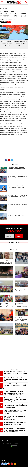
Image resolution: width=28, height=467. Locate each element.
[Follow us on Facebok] (2, 464)
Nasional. (5, 8)
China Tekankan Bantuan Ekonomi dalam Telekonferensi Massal (17, 186)
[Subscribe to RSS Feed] (15, 464)
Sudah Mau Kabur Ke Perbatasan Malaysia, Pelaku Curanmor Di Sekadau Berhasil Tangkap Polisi (21, 320)
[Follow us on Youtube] (12, 464)
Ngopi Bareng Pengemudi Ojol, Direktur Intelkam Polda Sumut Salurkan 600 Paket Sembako (6, 306)
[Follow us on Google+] (8, 464)
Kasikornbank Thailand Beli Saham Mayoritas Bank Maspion (17, 205)
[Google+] (9, 160)
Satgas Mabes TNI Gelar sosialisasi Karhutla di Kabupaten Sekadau (21, 305)
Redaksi (3, 443)
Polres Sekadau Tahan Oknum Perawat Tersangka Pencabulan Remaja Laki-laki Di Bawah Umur (15, 379)
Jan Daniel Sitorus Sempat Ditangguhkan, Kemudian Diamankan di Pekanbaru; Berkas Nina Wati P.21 (6, 263)
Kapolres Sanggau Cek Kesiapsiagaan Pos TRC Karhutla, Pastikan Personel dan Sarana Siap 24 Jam (15, 418)
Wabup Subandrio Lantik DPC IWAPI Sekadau (20, 291)
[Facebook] (6, 160)
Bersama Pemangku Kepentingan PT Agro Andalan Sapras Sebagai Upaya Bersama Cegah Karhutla (14, 430)
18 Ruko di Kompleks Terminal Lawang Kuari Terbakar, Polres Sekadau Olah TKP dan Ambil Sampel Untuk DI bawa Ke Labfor (13, 386)
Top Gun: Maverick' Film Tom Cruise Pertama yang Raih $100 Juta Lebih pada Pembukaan (17, 197)
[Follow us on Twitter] (5, 464)
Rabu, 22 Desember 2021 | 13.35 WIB (7, 19)
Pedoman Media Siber (12, 443)
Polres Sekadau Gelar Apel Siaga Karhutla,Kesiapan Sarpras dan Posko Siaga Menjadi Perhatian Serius (14, 393)
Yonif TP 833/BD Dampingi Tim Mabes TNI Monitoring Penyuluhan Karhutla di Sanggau (15, 411)
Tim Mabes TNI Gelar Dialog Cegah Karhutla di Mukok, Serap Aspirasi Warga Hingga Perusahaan (15, 405)
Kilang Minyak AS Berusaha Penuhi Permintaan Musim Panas (17, 177)
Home (1, 8)
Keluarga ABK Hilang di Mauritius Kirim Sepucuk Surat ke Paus (17, 214)
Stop (9, 21)
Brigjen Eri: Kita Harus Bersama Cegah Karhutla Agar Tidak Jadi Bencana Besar (15, 372)
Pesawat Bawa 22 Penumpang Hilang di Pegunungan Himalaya (16, 168)
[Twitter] (12, 160)
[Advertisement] (14, 354)
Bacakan (4, 21)
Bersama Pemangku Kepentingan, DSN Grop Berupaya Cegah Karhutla (15, 423)
